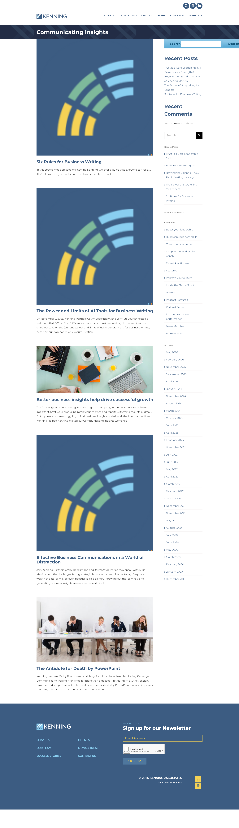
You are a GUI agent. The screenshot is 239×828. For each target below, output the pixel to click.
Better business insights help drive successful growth (95, 399)
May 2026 (172, 352)
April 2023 (172, 432)
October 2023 (174, 418)
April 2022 (172, 476)
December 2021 (175, 505)
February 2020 (175, 564)
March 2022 (173, 483)
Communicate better (179, 244)
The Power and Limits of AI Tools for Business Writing (95, 310)
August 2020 (174, 527)
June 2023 (172, 425)
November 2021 (175, 513)
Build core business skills (181, 236)
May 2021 (171, 520)
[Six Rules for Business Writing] (95, 97)
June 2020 (172, 542)
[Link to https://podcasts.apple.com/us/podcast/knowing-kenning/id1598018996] (193, 6)
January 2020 (174, 571)
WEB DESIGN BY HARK (170, 782)
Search (175, 43)
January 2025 (174, 388)
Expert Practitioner (177, 263)
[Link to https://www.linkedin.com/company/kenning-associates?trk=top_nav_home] (199, 6)
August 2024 (174, 403)
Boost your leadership (179, 229)
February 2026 (175, 359)
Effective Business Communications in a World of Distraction (90, 559)
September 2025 (176, 374)
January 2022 (174, 498)
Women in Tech (175, 333)
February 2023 (175, 440)
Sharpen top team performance (177, 316)
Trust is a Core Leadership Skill (183, 67)
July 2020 (172, 535)
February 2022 (175, 491)
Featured (171, 270)
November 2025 (176, 366)
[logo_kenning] (52, 11)
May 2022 (172, 469)
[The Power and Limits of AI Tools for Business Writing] (95, 246)
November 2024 (176, 396)
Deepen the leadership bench (180, 254)
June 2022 (172, 462)
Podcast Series (175, 307)
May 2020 (172, 549)
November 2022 (176, 447)
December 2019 (175, 579)
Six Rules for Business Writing (69, 161)
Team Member (175, 326)
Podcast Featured (177, 299)
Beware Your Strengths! (179, 72)
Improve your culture (179, 277)
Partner (170, 292)
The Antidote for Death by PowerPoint (78, 668)
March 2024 (173, 410)
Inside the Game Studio (180, 285)
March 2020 (173, 557)
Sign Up (134, 761)
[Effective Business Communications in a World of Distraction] (95, 493)
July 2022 (171, 454)
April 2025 (172, 381)
